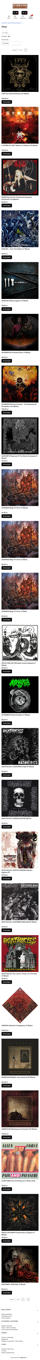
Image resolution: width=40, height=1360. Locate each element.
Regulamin (4, 1339)
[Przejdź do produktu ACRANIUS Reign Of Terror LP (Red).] (20, 591)
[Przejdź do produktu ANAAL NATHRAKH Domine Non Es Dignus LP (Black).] (20, 1212)
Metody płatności (6, 1326)
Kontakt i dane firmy (7, 1349)
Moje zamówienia (6, 1314)
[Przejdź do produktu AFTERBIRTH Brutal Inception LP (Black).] (20, 694)
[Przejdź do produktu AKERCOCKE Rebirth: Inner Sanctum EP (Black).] (20, 1057)
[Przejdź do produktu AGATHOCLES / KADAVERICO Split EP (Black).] (20, 746)
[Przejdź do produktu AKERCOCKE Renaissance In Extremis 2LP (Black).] (20, 1108)
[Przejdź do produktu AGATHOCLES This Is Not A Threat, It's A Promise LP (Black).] (20, 953)
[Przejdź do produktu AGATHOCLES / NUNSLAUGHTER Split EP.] (20, 798)
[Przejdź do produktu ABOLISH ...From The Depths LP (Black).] (20, 228)
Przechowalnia (5, 1318)
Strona (14, 50)
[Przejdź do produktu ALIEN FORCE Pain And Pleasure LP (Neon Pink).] (20, 1160)
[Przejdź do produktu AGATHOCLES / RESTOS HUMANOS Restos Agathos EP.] (20, 850)
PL (14, 12)
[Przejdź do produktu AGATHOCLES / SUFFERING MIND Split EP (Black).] (20, 901)
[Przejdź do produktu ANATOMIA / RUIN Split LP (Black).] (20, 1264)
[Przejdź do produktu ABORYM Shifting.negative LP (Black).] (20, 280)
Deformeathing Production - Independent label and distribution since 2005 (12, 23)
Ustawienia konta (6, 1316)
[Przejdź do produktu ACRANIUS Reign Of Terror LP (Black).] (20, 487)
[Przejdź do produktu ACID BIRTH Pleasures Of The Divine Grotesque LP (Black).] (20, 435)
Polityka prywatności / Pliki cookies (12, 1341)
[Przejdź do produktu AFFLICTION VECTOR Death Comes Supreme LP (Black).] (20, 642)
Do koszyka (6, 102)
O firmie (3, 1351)
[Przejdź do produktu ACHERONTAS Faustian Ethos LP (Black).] (20, 332)
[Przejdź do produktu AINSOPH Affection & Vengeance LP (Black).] (20, 1005)
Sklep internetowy (17, 1357)
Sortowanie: (5, 39)
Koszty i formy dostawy (8, 1327)
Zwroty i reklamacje (7, 1337)
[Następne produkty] (23, 1299)
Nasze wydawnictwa (7, 1352)
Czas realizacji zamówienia (9, 1329)
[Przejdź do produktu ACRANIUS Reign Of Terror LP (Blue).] (20, 539)
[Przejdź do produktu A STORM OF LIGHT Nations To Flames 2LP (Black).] (20, 125)
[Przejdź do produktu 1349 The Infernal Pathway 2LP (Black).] (20, 73)
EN (23, 12)
